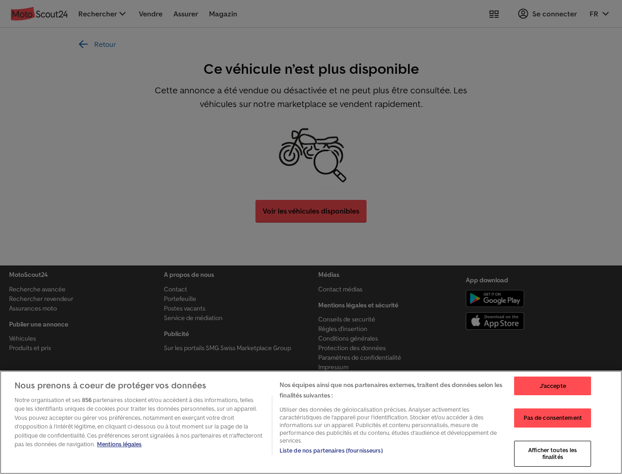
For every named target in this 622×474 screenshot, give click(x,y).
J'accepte (553, 386)
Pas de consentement (553, 418)
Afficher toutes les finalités (552, 453)
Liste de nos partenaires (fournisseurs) (331, 450)
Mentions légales (119, 444)
